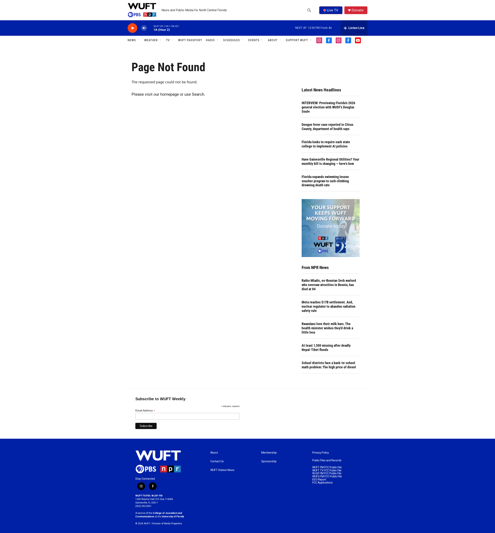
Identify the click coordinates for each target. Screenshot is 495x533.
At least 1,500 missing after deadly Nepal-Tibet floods (326, 347)
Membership (269, 452)
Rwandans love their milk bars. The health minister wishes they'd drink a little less (327, 328)
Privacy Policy (320, 452)
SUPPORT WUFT (297, 40)
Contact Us (217, 461)
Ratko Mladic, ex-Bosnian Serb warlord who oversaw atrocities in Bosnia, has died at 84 (329, 284)
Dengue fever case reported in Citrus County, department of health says (327, 127)
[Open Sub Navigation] (138, 40)
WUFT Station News (222, 470)
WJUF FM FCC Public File (326, 473)
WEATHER (151, 40)
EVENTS (253, 40)
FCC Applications (322, 482)
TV (168, 40)
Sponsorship (269, 461)
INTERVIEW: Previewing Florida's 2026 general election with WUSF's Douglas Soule (328, 107)
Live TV (332, 10)
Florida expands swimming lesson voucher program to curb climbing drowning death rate (325, 181)
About (214, 452)
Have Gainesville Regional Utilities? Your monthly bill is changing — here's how (330, 161)
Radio (210, 40)
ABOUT (272, 40)
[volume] (144, 28)
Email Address (145, 410)
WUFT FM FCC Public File (327, 467)
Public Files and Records (326, 460)
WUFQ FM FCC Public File (327, 476)
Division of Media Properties (167, 523)
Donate (358, 10)
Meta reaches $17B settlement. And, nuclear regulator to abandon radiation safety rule (328, 306)
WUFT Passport (190, 40)
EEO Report (319, 479)
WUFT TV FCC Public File (326, 470)
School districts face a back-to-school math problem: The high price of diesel (329, 365)
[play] (132, 28)
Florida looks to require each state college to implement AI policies (326, 144)
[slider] (150, 28)
